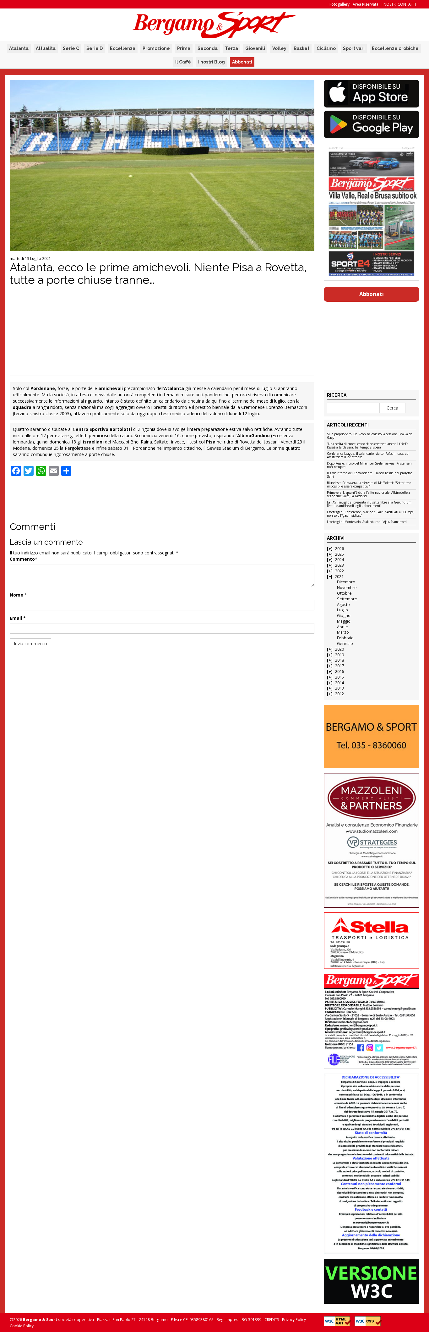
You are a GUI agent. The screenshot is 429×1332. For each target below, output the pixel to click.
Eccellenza (122, 48)
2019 (339, 655)
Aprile (342, 627)
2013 (339, 688)
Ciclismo (326, 48)
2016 (339, 671)
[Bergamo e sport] (371, 736)
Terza (231, 48)
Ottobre (344, 593)
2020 (339, 649)
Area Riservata (365, 4)
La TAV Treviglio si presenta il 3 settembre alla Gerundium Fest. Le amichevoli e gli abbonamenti (369, 504)
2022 (339, 571)
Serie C (71, 48)
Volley (279, 48)
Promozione (156, 48)
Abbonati (242, 61)
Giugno (343, 615)
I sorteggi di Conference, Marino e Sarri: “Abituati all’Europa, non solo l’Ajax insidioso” (371, 514)
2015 (339, 677)
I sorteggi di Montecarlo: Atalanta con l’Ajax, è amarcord (367, 522)
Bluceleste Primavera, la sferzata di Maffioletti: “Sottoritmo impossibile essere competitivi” (369, 484)
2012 (339, 693)
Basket (301, 48)
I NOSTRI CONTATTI (399, 4)
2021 (339, 576)
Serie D (94, 48)
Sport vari (354, 48)
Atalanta (19, 48)
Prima (183, 48)
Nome (16, 595)
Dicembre (346, 582)
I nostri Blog (211, 61)
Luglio (342, 610)
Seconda (208, 48)
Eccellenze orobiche (395, 48)
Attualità (46, 48)
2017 (339, 666)
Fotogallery (339, 4)
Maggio (343, 621)
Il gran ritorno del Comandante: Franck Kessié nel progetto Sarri (369, 475)
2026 (339, 548)
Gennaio (345, 643)
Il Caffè (183, 61)
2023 (339, 565)
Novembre (347, 587)
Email (16, 618)
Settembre (347, 599)
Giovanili (255, 48)
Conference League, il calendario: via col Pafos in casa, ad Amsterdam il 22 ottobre (368, 455)
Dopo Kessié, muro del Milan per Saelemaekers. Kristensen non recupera (369, 465)
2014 (339, 682)
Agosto (343, 604)
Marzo (343, 632)
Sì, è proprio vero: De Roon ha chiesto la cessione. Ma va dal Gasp (370, 436)
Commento (22, 559)
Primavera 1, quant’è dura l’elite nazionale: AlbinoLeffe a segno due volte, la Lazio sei (368, 494)
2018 (339, 660)
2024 (339, 559)
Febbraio (345, 638)
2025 (339, 554)
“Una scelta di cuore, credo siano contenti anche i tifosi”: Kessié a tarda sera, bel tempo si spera (367, 445)
